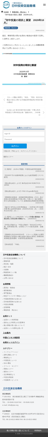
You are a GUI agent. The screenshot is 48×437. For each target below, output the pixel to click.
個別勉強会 (8, 290)
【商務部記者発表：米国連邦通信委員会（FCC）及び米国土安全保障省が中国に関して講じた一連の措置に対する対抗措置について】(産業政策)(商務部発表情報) (24, 199)
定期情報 (7, 307)
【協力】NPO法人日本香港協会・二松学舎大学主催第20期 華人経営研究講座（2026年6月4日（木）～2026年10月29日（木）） (23, 209)
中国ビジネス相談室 (11, 338)
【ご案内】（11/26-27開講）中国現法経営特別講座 (22, 169)
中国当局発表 (8, 377)
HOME (6, 12)
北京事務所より (9, 374)
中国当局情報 (8, 304)
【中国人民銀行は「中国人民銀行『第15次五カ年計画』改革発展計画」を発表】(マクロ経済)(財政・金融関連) (23, 226)
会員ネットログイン (11, 342)
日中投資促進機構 (27, 434)
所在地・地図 (8, 264)
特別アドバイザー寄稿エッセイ (15, 296)
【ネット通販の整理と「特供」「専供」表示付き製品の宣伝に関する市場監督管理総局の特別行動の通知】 (25, 99)
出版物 (6, 269)
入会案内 (6, 333)
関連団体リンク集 (10, 272)
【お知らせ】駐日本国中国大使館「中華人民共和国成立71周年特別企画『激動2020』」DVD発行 (22, 112)
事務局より (8, 357)
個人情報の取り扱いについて (14, 325)
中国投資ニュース (10, 360)
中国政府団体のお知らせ (13, 299)
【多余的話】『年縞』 (12, 244)
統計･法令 (7, 267)
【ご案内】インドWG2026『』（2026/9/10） (23, 218)
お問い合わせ (8, 278)
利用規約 (37, 430)
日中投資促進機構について (13, 258)
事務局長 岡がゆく (19, 12)
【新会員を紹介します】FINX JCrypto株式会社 (21, 191)
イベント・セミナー (11, 366)
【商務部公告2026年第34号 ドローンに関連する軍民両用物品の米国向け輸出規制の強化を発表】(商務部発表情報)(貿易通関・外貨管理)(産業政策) (24, 236)
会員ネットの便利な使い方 (13, 328)
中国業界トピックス (11, 380)
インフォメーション (11, 352)
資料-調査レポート (10, 355)
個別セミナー (8, 372)
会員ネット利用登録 (11, 320)
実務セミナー (8, 369)
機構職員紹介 (8, 275)
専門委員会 (8, 293)
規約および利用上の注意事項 (14, 322)
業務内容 (7, 261)
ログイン (15, 146)
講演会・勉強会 (9, 288)
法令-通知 (7, 363)
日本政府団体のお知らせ (13, 302)
